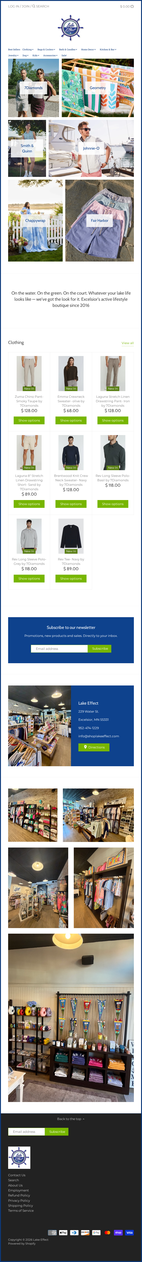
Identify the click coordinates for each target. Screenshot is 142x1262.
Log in (13, 6)
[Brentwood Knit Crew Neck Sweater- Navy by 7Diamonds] (70, 452)
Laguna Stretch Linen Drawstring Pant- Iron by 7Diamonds (113, 401)
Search (13, 1180)
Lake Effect (40, 1239)
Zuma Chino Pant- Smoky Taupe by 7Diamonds (29, 401)
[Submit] (33, 6)
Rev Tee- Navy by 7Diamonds (71, 561)
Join (26, 6)
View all (128, 343)
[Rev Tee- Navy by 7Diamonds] (70, 536)
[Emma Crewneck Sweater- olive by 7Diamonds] (70, 373)
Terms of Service (21, 1210)
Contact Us (16, 1175)
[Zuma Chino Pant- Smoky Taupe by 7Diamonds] (29, 373)
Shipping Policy (20, 1205)
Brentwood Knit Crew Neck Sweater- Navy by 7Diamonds (71, 480)
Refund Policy (19, 1195)
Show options (29, 420)
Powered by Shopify (22, 1243)
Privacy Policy (19, 1200)
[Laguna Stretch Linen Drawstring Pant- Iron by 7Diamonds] (112, 373)
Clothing (16, 342)
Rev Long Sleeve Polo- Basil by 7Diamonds (113, 478)
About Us (15, 1185)
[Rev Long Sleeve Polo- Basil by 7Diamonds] (112, 452)
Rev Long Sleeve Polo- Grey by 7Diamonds (29, 561)
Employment (18, 1190)
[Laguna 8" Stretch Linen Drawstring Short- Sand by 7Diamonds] (29, 452)
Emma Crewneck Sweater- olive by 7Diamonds (71, 401)
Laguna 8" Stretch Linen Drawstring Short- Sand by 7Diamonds (29, 482)
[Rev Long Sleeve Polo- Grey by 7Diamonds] (29, 536)
